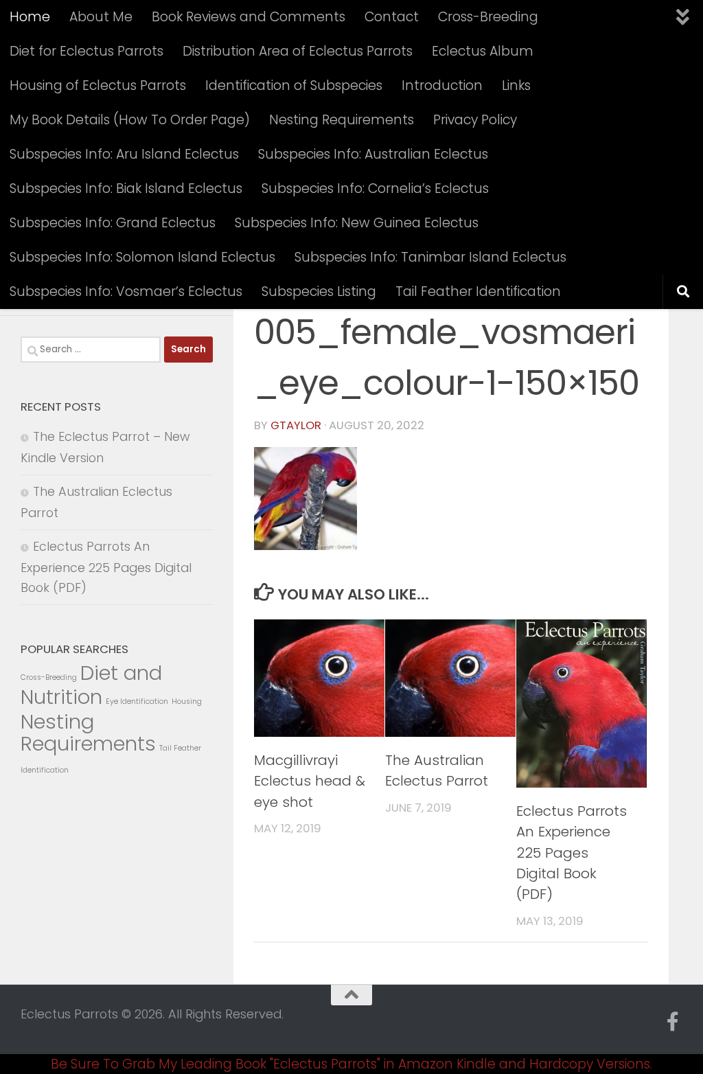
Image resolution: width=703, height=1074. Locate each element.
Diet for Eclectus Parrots (86, 51)
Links (516, 85)
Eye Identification (137, 701)
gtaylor (295, 425)
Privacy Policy (475, 120)
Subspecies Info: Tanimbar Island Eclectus (430, 257)
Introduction (442, 85)
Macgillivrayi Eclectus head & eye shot (309, 781)
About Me (100, 17)
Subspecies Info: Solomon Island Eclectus (142, 257)
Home (30, 17)
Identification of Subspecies (293, 85)
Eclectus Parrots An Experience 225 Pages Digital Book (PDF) (571, 852)
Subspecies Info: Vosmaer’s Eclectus (126, 291)
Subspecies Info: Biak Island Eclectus (126, 188)
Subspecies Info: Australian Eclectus (373, 154)
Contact (392, 17)
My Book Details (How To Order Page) (130, 120)
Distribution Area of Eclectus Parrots (298, 51)
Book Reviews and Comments (248, 17)
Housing (187, 701)
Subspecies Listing (319, 291)
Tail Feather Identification (478, 291)
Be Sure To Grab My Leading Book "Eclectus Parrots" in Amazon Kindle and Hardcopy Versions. (351, 1064)
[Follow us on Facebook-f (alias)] (672, 1021)
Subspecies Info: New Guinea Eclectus (357, 223)
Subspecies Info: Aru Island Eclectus (124, 154)
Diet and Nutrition (91, 685)
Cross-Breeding (488, 17)
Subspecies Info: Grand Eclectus (113, 223)
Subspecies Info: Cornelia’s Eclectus (375, 188)
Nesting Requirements (341, 120)
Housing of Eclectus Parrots (98, 85)
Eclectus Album (482, 51)
